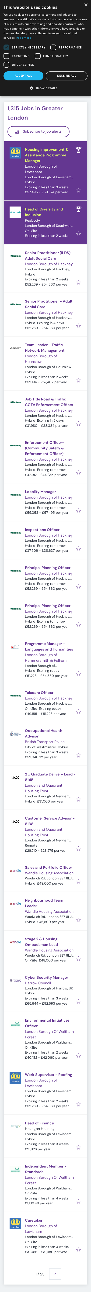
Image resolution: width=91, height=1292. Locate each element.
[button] (46, 88)
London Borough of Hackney (49, 264)
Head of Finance (39, 1123)
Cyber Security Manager (46, 977)
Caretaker (33, 1220)
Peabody (32, 220)
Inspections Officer (42, 529)
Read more (23, 38)
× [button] (86, 5)
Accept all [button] (23, 76)
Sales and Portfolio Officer (48, 867)
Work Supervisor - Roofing (48, 1074)
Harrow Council (38, 983)
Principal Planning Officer (47, 567)
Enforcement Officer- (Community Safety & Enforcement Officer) (44, 448)
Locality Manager (40, 491)
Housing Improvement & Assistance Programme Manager (46, 155)
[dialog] (45, 48)
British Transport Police (45, 741)
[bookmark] (78, 190)
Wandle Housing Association (49, 873)
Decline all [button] (66, 76)
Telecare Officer (39, 692)
